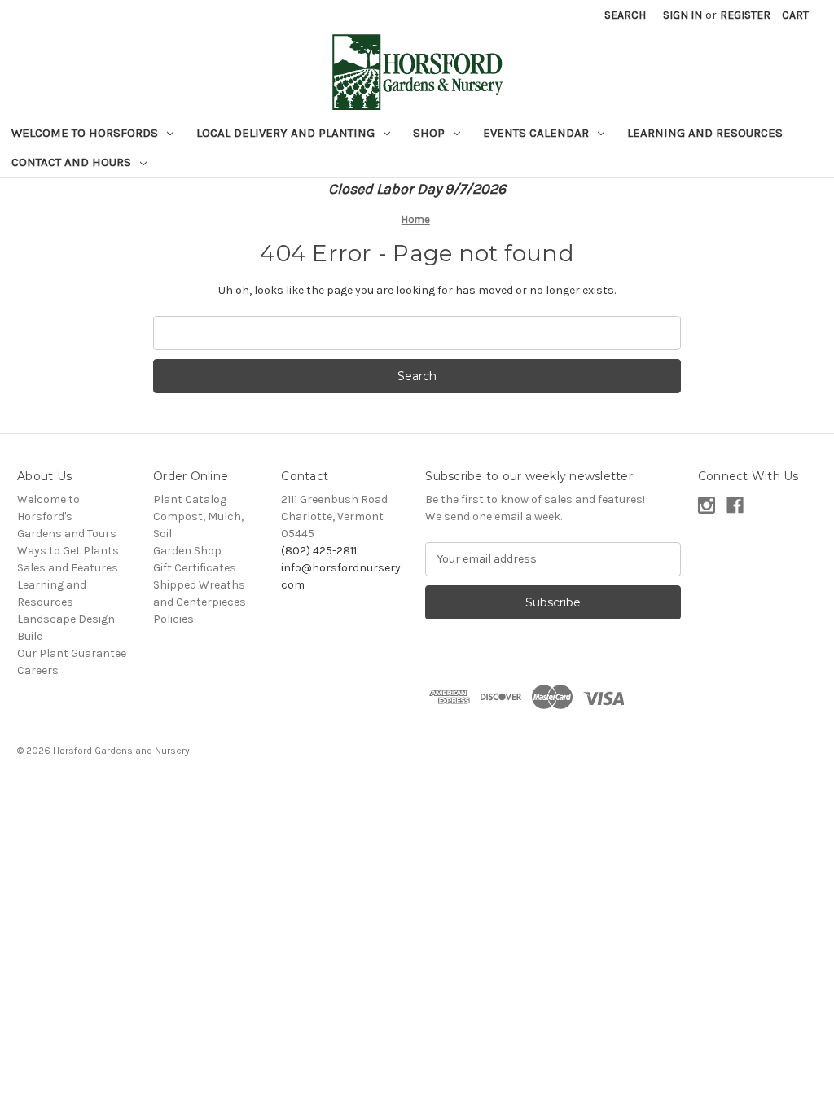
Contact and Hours (72, 162)
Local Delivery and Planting (287, 132)
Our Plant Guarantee (71, 653)
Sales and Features (67, 568)
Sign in (682, 15)
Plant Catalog (189, 499)
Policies (173, 619)
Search (625, 15)
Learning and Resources (705, 132)
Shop (430, 132)
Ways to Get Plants (68, 551)
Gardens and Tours (66, 534)
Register (745, 15)
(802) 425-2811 (319, 551)
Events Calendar (537, 132)
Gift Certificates (194, 568)
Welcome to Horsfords (86, 132)
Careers (38, 670)
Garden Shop (187, 551)
